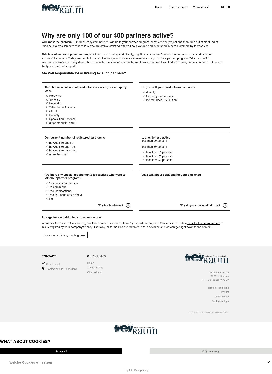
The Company (178, 7)
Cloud (53, 111)
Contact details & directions (61, 269)
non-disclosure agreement (203, 223)
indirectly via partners (159, 96)
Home (159, 7)
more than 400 (58, 154)
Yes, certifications (60, 191)
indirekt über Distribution (161, 100)
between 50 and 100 (62, 146)
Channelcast (201, 7)
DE (223, 7)
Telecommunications (62, 107)
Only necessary (210, 351)
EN (228, 7)
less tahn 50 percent (159, 160)
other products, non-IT (63, 123)
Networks (55, 103)
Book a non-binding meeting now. (64, 235)
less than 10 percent (159, 152)
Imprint (225, 292)
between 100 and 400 (62, 150)
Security (54, 115)
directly (150, 92)
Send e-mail (53, 264)
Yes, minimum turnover (63, 183)
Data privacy (222, 296)
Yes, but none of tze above (66, 195)
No (51, 198)
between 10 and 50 (61, 143)
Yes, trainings (57, 187)
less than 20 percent (159, 156)
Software (54, 99)
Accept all (61, 351)
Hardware (55, 95)
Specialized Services (62, 119)
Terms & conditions (218, 288)
